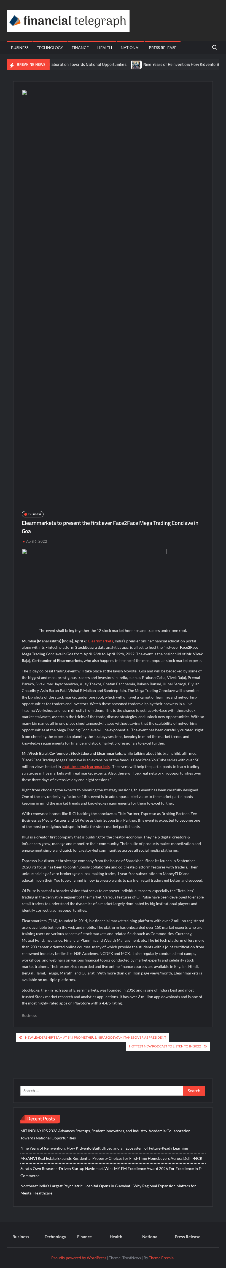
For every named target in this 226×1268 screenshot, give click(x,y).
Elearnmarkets (100, 641)
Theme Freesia (161, 1257)
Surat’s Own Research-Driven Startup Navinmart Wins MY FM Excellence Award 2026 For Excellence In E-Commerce (111, 1172)
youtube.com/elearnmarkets (86, 766)
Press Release (162, 47)
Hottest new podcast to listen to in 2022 (165, 1046)
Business (19, 47)
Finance (80, 47)
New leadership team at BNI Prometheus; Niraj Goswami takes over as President (95, 1037)
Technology (50, 47)
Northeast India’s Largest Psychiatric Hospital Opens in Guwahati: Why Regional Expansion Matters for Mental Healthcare (108, 1189)
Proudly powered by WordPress (78, 1257)
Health (104, 47)
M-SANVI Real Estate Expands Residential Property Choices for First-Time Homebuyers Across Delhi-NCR (111, 1158)
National (130, 47)
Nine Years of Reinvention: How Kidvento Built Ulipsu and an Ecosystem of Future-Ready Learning (104, 1148)
